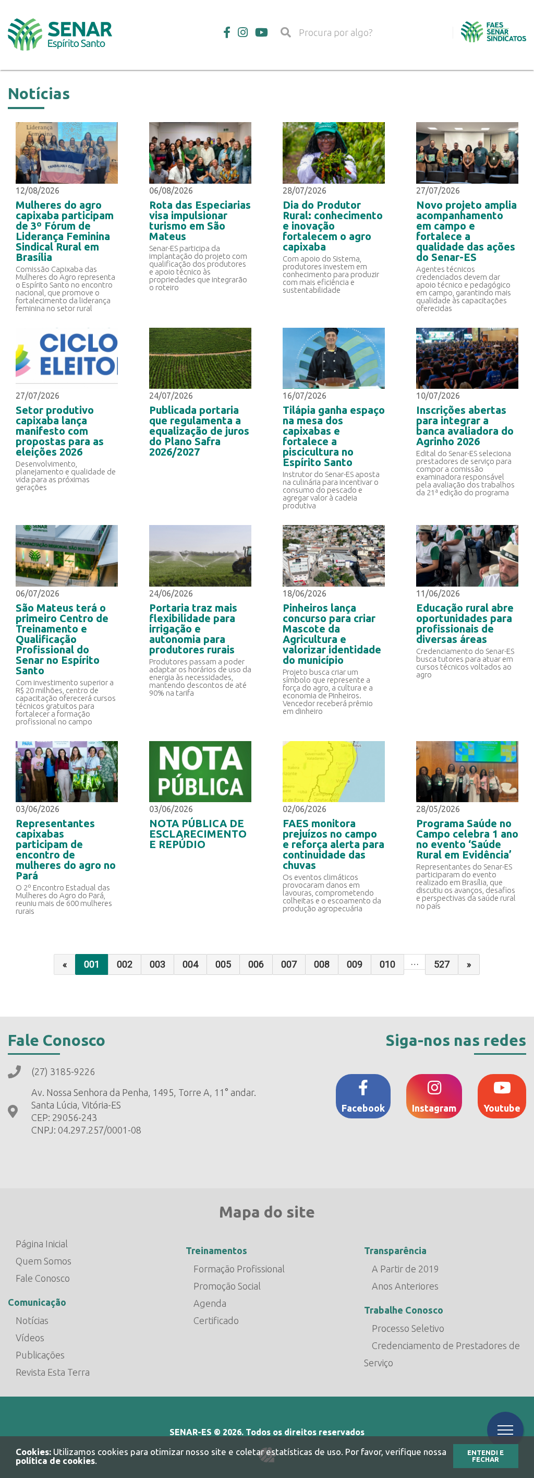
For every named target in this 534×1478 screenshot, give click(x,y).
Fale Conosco (43, 1278)
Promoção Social (227, 1286)
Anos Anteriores (405, 1286)
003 (157, 964)
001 (92, 964)
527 (442, 964)
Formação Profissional (239, 1269)
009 (354, 964)
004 (190, 964)
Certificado (216, 1320)
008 (322, 964)
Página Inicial (42, 1243)
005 (223, 964)
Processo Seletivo (408, 1328)
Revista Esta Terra (53, 1372)
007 (289, 964)
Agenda (209, 1303)
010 (387, 964)
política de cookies (55, 1460)
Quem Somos (43, 1261)
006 (256, 964)
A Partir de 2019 (405, 1269)
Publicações (40, 1355)
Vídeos (30, 1337)
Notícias (32, 1320)
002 (124, 964)
